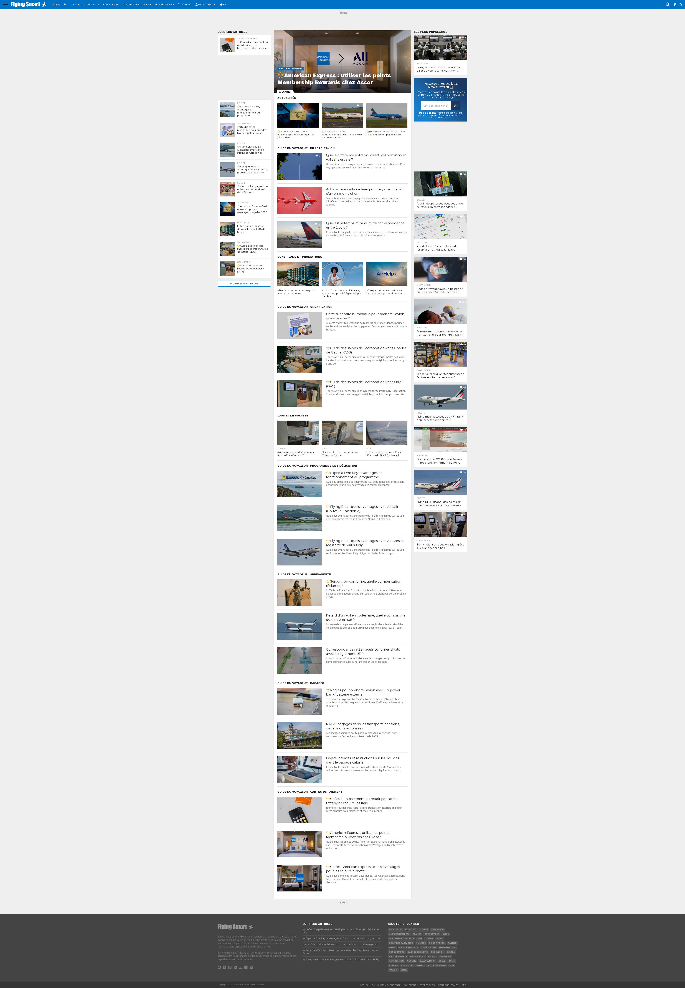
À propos (184, 4)
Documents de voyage (401, 939)
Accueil (364, 985)
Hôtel (420, 965)
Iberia (392, 947)
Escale (432, 956)
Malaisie (421, 943)
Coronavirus (431, 934)
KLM (420, 939)
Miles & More (417, 956)
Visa (452, 965)
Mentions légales (448, 985)
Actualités (59, 4)
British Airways (398, 956)
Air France (437, 930)
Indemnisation (447, 947)
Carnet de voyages (136, 4)
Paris (440, 939)
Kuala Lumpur (427, 961)
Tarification (396, 961)
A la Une (411, 961)
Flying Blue (395, 930)
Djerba (451, 952)
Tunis (452, 961)
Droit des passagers (401, 943)
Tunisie (429, 939)
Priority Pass (437, 943)
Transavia (445, 956)
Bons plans (110, 4)
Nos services (163, 4)
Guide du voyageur (84, 4)
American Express (399, 934)
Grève (442, 961)
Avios (446, 934)
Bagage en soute (408, 947)
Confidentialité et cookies (419, 985)
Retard (393, 965)
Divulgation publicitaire (386, 985)
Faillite (452, 943)
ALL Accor (410, 930)
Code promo (429, 947)
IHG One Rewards (436, 965)
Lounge (424, 930)
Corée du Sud (396, 952)
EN (224, 4)
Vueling (393, 970)
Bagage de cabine (418, 952)
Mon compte (206, 4)
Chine (404, 970)
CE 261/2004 (437, 952)
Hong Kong (407, 965)
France (417, 934)
